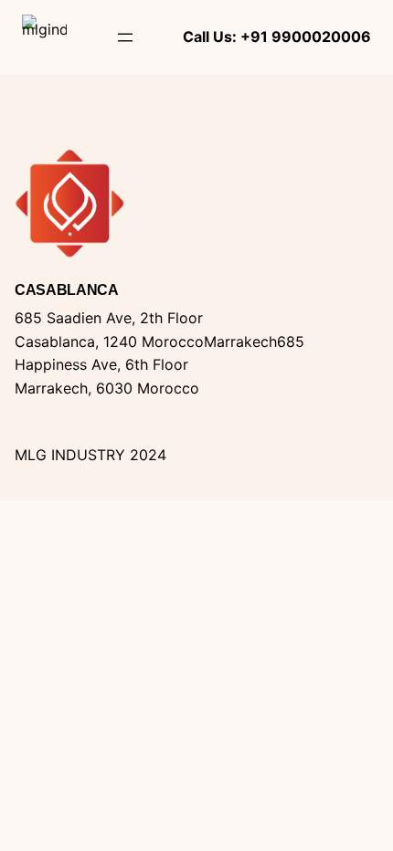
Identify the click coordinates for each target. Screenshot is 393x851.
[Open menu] (125, 37)
